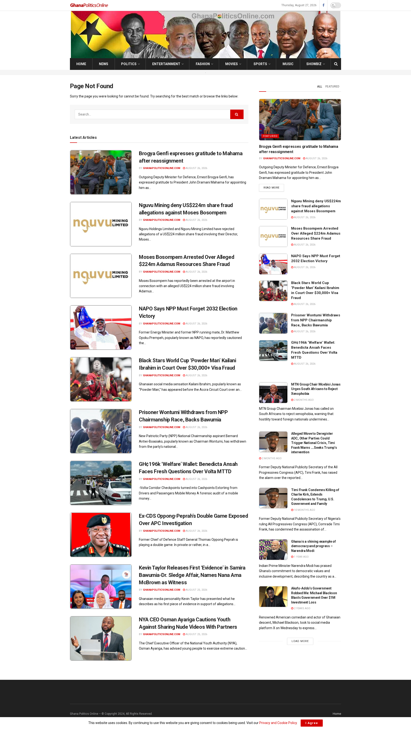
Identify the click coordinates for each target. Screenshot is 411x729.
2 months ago (303, 399)
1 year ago (301, 556)
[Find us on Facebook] (323, 5)
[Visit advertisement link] (205, 72)
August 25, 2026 (196, 589)
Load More (300, 641)
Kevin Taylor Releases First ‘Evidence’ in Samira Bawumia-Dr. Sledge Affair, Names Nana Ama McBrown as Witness (192, 575)
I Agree (311, 723)
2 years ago (301, 608)
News (103, 64)
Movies (231, 64)
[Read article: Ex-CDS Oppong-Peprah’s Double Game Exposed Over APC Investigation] (101, 534)
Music (288, 64)
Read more (274, 187)
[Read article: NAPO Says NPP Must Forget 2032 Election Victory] (101, 327)
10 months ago (304, 510)
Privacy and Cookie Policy (278, 723)
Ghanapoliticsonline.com (161, 168)
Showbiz (314, 64)
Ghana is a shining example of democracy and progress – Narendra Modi (313, 546)
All (319, 86)
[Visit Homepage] (89, 5)
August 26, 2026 (196, 168)
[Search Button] (336, 64)
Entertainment (166, 64)
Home (81, 64)
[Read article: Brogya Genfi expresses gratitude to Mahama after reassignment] (101, 172)
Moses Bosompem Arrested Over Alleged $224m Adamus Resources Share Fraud (315, 233)
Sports (260, 64)
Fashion (203, 64)
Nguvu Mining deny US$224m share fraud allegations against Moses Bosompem (316, 206)
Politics (129, 64)
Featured (332, 86)
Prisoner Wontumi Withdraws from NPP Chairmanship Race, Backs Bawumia (315, 320)
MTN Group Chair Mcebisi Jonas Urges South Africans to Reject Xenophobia (316, 389)
